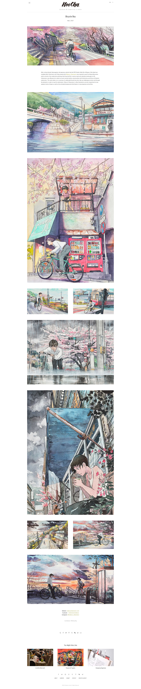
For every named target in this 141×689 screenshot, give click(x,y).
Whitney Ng (74, 620)
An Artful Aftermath (40, 668)
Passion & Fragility (70, 668)
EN (110, 2)
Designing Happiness (101, 668)
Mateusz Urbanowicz (71, 74)
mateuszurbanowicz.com (73, 611)
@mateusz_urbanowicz (73, 614)
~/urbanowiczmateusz (73, 613)
